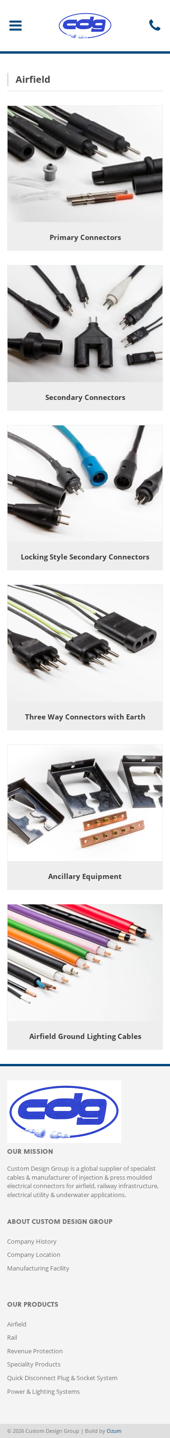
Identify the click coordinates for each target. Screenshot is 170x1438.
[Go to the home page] (85, 25)
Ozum (114, 1430)
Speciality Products (33, 1364)
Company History (32, 1241)
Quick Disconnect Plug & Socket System (62, 1378)
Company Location (33, 1254)
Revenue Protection (35, 1351)
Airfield (16, 1324)
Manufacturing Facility (38, 1268)
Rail (12, 1337)
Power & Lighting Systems (43, 1391)
